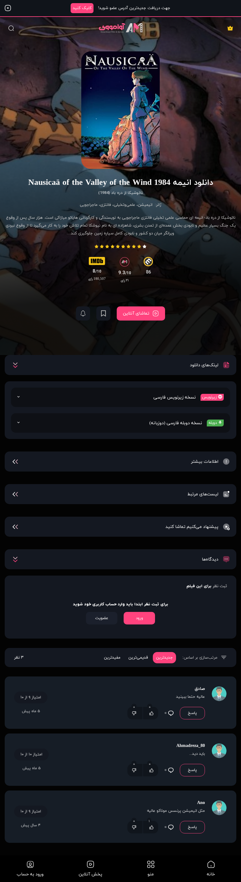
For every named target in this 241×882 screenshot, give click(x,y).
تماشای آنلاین (136, 313)
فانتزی (105, 205)
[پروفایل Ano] (219, 816)
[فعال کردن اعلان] (83, 313)
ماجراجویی (89, 205)
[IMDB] (97, 262)
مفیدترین (112, 657)
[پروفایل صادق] (219, 702)
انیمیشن (145, 205)
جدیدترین (164, 657)
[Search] (11, 28)
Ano (201, 803)
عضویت (101, 618)
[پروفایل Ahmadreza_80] (219, 759)
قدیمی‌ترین (138, 657)
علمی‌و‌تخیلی (124, 205)
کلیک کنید (82, 8)
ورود (139, 618)
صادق (200, 689)
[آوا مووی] (120, 27)
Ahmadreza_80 (190, 746)
